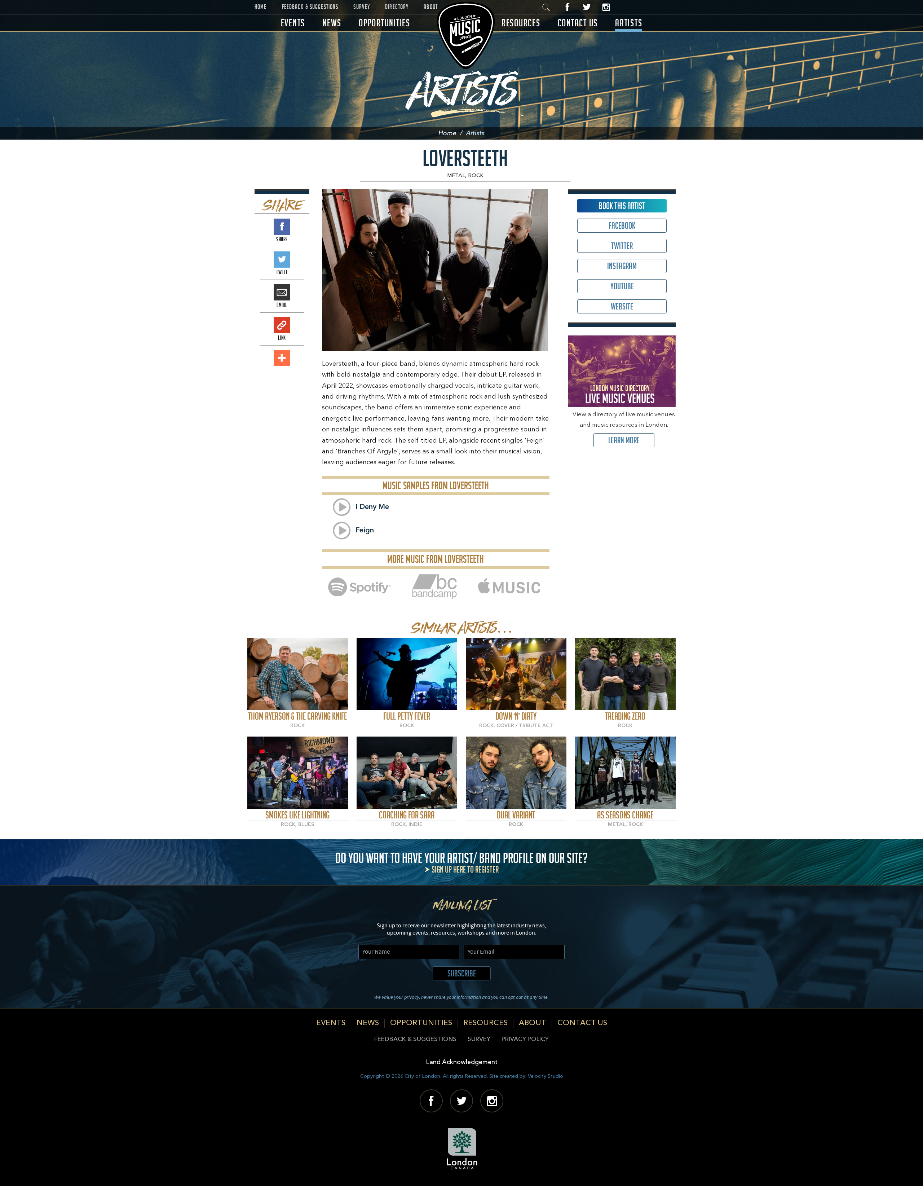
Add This (282, 358)
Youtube (622, 286)
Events (293, 22)
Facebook (568, 7)
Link (282, 325)
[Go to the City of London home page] (462, 1149)
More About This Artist (298, 674)
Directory (396, 6)
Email (282, 292)
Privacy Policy (525, 1039)
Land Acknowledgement (462, 1062)
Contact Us (578, 22)
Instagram (606, 7)
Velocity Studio (545, 1076)
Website (622, 306)
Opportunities (384, 22)
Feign (364, 530)
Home (261, 6)
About (431, 6)
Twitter (587, 7)
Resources (521, 22)
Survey (361, 6)
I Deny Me (372, 507)
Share (282, 227)
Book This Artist (622, 206)
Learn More (624, 440)
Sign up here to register (465, 869)
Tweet (282, 259)
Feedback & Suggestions (310, 6)
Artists (628, 22)
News (331, 22)
